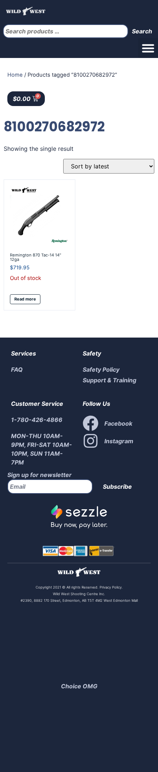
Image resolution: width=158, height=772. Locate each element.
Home (15, 75)
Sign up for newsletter (39, 474)
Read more (25, 299)
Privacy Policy (110, 587)
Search (142, 31)
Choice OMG (79, 686)
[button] (148, 48)
